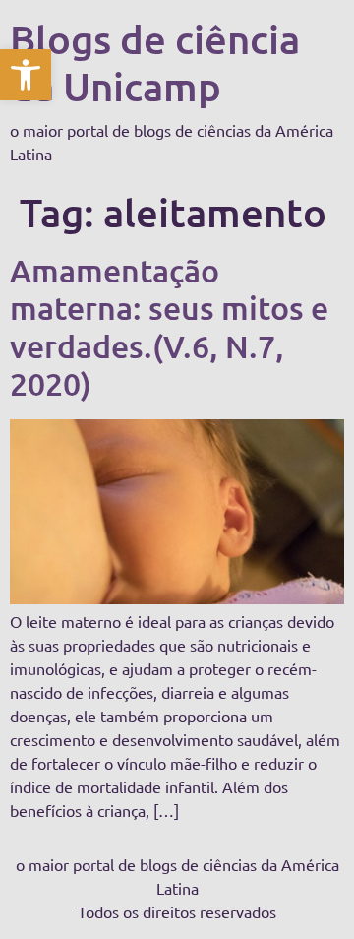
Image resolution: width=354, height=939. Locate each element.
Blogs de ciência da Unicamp (155, 62)
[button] (25, 74)
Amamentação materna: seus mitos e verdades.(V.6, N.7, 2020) (169, 327)
